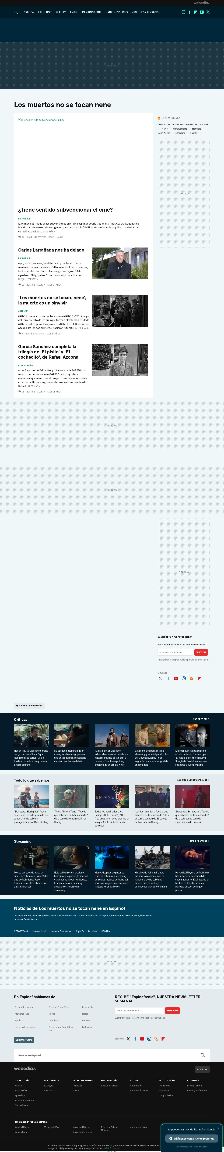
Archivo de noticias (31, 705)
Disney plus (88, 1007)
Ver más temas (24, 1039)
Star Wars (196, 128)
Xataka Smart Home (24, 1100)
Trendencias (164, 1085)
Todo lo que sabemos (32, 780)
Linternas (87, 1027)
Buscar (203, 1055)
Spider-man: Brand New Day (61, 1028)
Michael (175, 124)
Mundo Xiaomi (22, 1105)
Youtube (202, 12)
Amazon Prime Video (61, 931)
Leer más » (49, 231)
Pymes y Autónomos (197, 1090)
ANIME (74, 12)
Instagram (183, 12)
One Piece (188, 124)
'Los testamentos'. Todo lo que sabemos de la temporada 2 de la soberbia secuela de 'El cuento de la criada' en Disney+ (152, 817)
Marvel (165, 128)
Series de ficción (39, 931)
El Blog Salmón (194, 1085)
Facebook (189, 12)
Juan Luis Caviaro (36, 237)
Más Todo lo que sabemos (192, 779)
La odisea (162, 124)
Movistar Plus (22, 1013)
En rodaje (24, 218)
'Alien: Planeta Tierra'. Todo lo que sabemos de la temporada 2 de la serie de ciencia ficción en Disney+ (71, 817)
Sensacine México (80, 1127)
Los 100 (193, 132)
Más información (112, 1148)
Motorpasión (136, 1085)
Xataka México (22, 1127)
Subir (200, 1069)
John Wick (203, 124)
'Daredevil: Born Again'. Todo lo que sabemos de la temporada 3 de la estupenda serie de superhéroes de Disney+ (192, 817)
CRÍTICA (29, 12)
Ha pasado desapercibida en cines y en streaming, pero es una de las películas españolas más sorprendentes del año (70, 756)
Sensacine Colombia (82, 1132)
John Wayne (164, 132)
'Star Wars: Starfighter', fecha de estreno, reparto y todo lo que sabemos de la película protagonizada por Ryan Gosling (31, 817)
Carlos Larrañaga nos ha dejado (51, 250)
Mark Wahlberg (180, 128)
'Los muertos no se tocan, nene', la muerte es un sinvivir (52, 300)
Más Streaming (199, 840)
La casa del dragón (25, 1027)
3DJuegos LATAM (51, 1127)
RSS (191, 677)
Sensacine (77, 1085)
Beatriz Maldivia (36, 284)
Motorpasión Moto (139, 1090)
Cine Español (26, 365)
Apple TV (80, 931)
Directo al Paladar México (109, 1128)
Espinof (75, 1090)
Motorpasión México (139, 1127)
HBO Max (106, 931)
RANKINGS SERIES (117, 12)
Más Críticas (200, 719)
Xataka (18, 1085)
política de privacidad (197, 659)
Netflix (52, 1013)
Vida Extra (48, 1090)
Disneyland (180, 132)
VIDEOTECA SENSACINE (146, 12)
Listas (85, 1013)
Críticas (23, 311)
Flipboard (196, 12)
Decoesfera (164, 1090)
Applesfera (20, 1095)
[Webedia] (202, 3)
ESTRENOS (44, 12)
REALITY (60, 12)
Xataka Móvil (21, 1090)
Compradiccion (166, 1095)
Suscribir (201, 652)
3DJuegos (48, 1085)
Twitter (208, 12)
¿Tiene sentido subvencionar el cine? (65, 209)
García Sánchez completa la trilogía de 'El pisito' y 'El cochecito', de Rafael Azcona (48, 352)
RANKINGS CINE (92, 12)
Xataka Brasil (21, 1132)
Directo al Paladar (109, 1085)
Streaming (22, 841)
